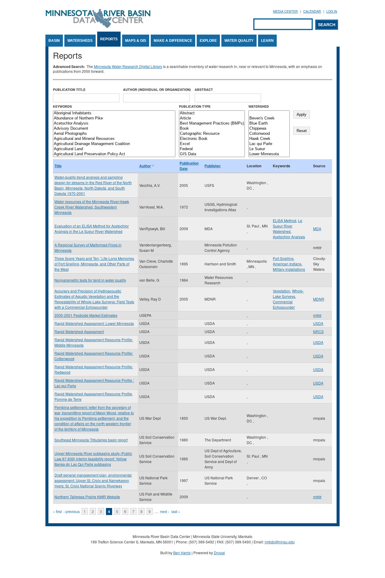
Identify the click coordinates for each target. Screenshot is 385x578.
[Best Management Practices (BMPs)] (212, 123)
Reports (109, 39)
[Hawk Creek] (269, 138)
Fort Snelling (283, 258)
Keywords (62, 106)
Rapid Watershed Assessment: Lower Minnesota (94, 323)
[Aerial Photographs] (114, 133)
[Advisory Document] (114, 128)
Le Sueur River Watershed (287, 226)
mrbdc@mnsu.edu (280, 541)
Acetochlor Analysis (289, 236)
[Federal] (212, 149)
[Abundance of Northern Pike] (114, 118)
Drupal (219, 552)
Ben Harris (182, 552)
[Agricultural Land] (114, 149)
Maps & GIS (135, 41)
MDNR (318, 298)
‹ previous (71, 511)
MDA (317, 228)
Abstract (204, 89)
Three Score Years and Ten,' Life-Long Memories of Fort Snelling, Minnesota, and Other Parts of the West (94, 264)
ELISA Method (284, 220)
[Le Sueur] (269, 149)
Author (145, 165)
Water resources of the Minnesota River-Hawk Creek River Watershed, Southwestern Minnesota (91, 207)
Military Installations (289, 269)
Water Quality (239, 41)
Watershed (258, 106)
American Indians (287, 263)
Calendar (312, 11)
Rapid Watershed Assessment (79, 331)
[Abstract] (212, 113)
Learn (267, 41)
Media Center (285, 11)
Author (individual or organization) (157, 89)
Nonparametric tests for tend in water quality (90, 280)
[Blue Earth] (269, 123)
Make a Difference (173, 41)
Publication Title (69, 89)
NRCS (318, 331)
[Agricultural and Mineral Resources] (114, 138)
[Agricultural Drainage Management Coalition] (114, 144)
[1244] (269, 113)
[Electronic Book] (212, 138)
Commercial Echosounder (284, 304)
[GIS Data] (212, 154)
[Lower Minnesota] (269, 154)
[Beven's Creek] (269, 118)
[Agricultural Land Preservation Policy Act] (114, 154)
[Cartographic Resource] (212, 133)
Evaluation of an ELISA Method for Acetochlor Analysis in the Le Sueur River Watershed (91, 228)
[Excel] (212, 144)
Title (58, 165)
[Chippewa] (269, 128)
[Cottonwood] (269, 133)
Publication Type (195, 106)
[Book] (212, 128)
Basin (54, 41)
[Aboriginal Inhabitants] (114, 113)
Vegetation (281, 290)
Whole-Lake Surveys (288, 293)
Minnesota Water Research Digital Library (128, 66)
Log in (331, 11)
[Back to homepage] (98, 26)
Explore (208, 41)
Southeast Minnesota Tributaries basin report (91, 439)
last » (175, 511)
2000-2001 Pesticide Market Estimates (85, 315)
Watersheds (80, 41)
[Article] (212, 118)
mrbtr (317, 315)
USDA (318, 323)
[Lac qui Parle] (269, 144)
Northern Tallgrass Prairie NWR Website (87, 496)
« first (57, 511)
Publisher (213, 165)
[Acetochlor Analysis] (114, 123)
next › (164, 511)
